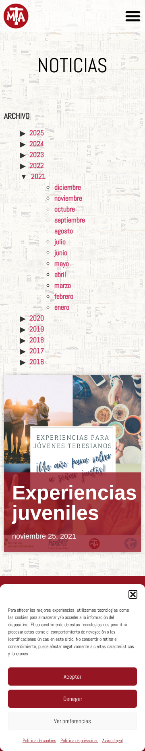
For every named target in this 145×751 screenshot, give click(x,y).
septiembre (69, 219)
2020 (36, 318)
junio (60, 252)
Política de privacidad (79, 740)
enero (61, 307)
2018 (36, 339)
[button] (133, 594)
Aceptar (72, 676)
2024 (36, 143)
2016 (36, 361)
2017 (36, 350)
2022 (36, 165)
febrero (63, 296)
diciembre (67, 187)
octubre (64, 209)
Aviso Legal (112, 740)
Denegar (72, 699)
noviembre (68, 198)
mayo (61, 263)
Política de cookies (39, 740)
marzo (62, 285)
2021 (38, 176)
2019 (36, 329)
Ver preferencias (72, 721)
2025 (36, 132)
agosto (63, 230)
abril (60, 274)
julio (60, 241)
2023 (36, 154)
